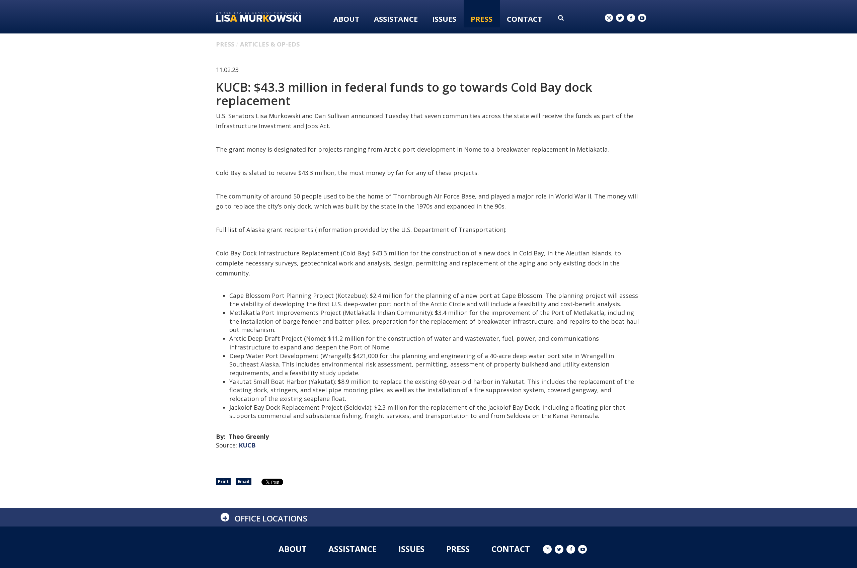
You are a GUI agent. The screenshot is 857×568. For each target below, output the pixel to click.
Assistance (396, 19)
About (346, 19)
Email (243, 481)
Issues (444, 19)
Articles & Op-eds (270, 44)
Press (481, 19)
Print (223, 481)
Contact (524, 19)
